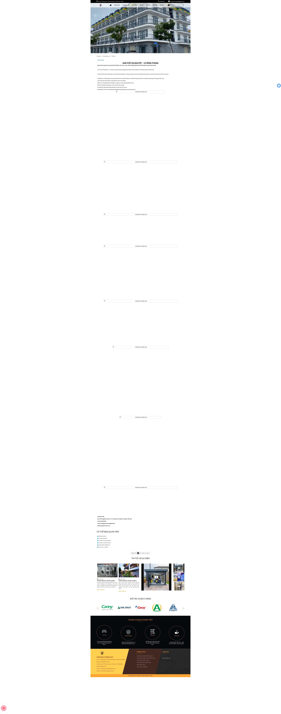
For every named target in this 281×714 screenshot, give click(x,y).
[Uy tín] (104, 633)
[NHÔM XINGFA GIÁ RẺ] (130, 577)
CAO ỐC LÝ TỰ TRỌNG (103, 547)
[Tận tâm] (177, 633)
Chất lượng (128, 635)
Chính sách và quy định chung (145, 656)
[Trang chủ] (110, 5)
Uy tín (104, 635)
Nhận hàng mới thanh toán (144, 662)
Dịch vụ (142, 5)
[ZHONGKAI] (108, 611)
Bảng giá (155, 5)
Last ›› (148, 553)
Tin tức (148, 5)
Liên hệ (161, 5)
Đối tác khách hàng (140, 599)
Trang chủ (117, 5)
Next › (143, 553)
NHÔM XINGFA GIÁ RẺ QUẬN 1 (107, 580)
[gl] (163, 658)
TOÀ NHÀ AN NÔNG (103, 538)
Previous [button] (98, 608)
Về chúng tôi (125, 5)
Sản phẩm (134, 5)
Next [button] (183, 608)
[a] (157, 611)
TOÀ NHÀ (113, 56)
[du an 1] (140, 28)
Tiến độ (152, 635)
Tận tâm (176, 635)
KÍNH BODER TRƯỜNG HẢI (104, 545)
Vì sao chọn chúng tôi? (140, 620)
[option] (109, 578)
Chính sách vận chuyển (143, 660)
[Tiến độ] (152, 633)
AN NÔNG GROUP (102, 536)
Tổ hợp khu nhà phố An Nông (105, 542)
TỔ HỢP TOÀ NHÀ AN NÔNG (105, 540)
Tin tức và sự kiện (140, 558)
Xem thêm (102, 591)
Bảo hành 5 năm (141, 664)
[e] (140, 611)
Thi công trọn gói (106, 56)
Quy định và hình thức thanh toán (146, 658)
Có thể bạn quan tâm (108, 532)
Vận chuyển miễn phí (142, 666)
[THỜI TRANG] (124, 611)
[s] (165, 658)
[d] (173, 611)
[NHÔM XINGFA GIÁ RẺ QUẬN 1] (109, 577)
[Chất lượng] (128, 633)
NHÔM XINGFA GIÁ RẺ (126, 580)
